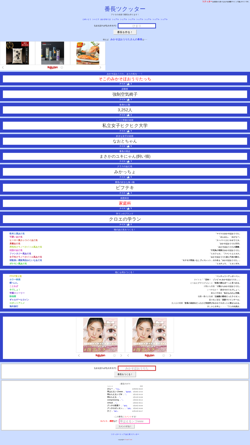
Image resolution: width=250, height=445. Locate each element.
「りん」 (118, 389)
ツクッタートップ (118, 434)
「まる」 (125, 405)
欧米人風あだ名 (17, 233)
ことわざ (14, 286)
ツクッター (207, 1)
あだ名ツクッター (132, 434)
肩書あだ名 (15, 243)
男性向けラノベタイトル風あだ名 (26, 247)
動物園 (13, 296)
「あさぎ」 (128, 391)
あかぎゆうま (105, 19)
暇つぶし (14, 283)
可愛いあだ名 (16, 237)
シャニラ (95, 19)
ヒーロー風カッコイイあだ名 (24, 240)
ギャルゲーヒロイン (19, 299)
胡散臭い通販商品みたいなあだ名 (26, 260)
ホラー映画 (15, 279)
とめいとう (86, 19)
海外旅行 (14, 306)
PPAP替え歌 (16, 276)
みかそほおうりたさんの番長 (126, 39)
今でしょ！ (15, 289)
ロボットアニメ (17, 303)
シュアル (115, 19)
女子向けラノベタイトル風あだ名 (26, 257)
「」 (125, 394)
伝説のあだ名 (16, 250)
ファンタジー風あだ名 (20, 253)
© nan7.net (128, 439)
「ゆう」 (116, 411)
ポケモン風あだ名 (18, 263)
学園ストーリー (17, 293)
